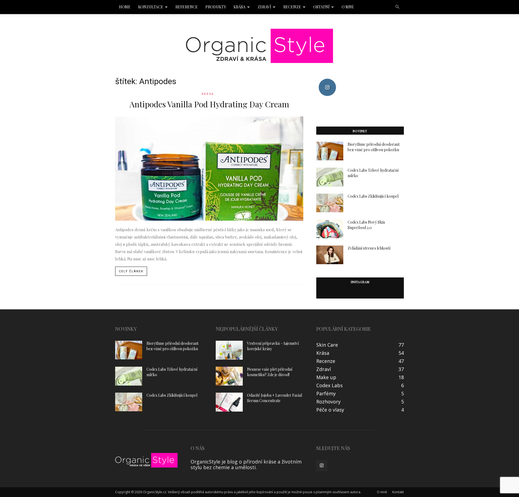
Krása (239, 6)
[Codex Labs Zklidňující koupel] (329, 203)
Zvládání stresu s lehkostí (369, 248)
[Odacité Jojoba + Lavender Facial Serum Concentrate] (229, 402)
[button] (397, 7)
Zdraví (264, 6)
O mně (348, 6)
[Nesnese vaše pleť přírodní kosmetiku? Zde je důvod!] (229, 376)
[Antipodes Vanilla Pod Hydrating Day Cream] (209, 169)
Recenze (292, 6)
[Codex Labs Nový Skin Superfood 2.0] (329, 229)
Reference (186, 6)
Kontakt (398, 492)
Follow (327, 81)
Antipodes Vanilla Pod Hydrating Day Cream (209, 104)
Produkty (215, 6)
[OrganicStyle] (259, 46)
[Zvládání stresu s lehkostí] (329, 255)
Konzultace (150, 6)
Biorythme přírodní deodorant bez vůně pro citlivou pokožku (374, 147)
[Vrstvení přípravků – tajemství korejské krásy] (229, 350)
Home (125, 6)
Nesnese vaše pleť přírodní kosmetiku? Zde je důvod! (269, 372)
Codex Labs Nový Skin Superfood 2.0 (366, 225)
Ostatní (321, 6)
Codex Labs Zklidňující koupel (373, 196)
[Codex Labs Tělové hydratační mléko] (329, 177)
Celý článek (131, 271)
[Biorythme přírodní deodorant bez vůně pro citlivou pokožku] (329, 151)
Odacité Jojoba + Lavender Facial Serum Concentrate (274, 398)
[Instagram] (321, 465)
